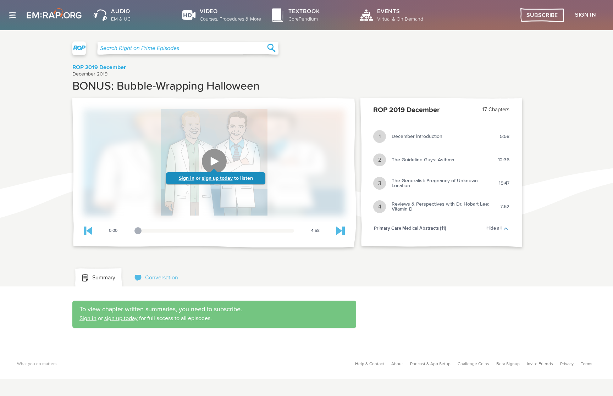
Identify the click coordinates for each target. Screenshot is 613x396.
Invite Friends (540, 364)
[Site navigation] (12, 15)
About (397, 364)
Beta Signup (508, 364)
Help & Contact (369, 364)
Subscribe (542, 15)
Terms (586, 364)
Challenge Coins (473, 364)
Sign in (186, 178)
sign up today (217, 178)
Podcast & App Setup (430, 364)
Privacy (567, 364)
